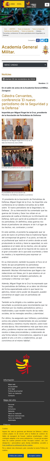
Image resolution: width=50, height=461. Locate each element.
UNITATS (12, 29)
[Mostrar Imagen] (17, 129)
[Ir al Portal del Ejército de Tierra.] (25, 16)
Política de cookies (15, 456)
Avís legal (11, 389)
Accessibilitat (13, 387)
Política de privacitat (15, 391)
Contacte (11, 396)
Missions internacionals (16, 416)
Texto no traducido (24, 29)
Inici (5, 29)
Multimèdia (12, 420)
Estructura (11, 409)
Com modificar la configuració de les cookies (17, 445)
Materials (11, 411)
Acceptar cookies (35, 456)
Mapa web (11, 384)
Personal (11, 404)
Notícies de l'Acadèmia (11, 31)
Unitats (10, 407)
